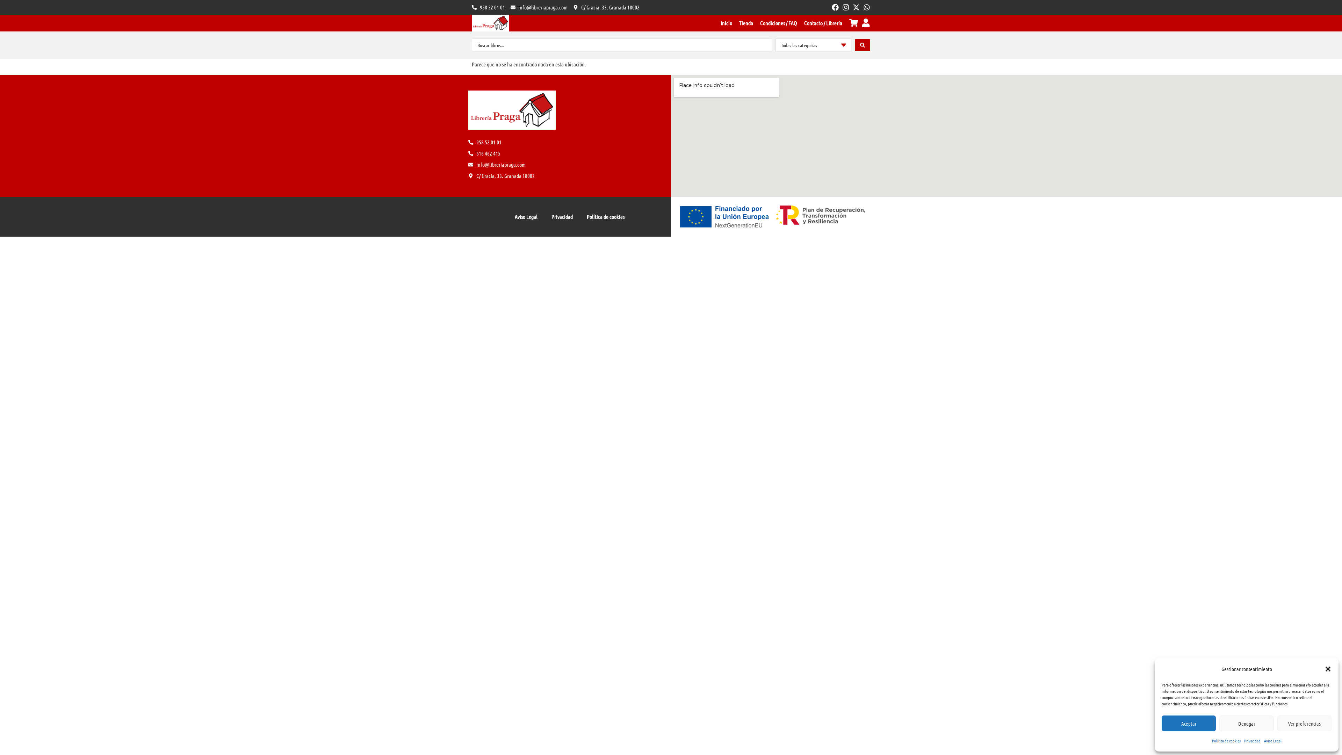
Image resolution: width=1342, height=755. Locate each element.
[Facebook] (835, 7)
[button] (1328, 669)
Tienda (746, 23)
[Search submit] (862, 45)
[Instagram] (845, 7)
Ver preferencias (1304, 723)
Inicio (726, 23)
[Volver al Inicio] (490, 23)
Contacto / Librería (823, 23)
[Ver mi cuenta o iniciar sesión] (865, 23)
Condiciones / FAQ (778, 23)
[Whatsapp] (866, 7)
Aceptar (1189, 723)
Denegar (1246, 723)
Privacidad (1252, 740)
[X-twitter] (856, 7)
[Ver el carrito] (853, 23)
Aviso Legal (1273, 740)
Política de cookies (1226, 740)
